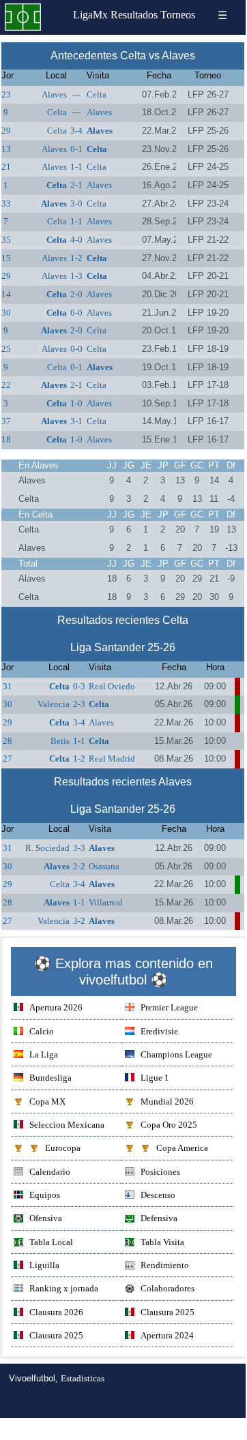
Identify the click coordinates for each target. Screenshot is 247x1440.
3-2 (79, 921)
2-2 (79, 866)
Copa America (182, 1148)
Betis (60, 741)
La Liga (43, 1054)
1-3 (76, 276)
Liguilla (44, 1265)
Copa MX (47, 1101)
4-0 (76, 240)
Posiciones (160, 1172)
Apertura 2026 (56, 1007)
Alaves (54, 94)
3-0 (76, 203)
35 (6, 240)
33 (6, 203)
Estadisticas (82, 1378)
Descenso (158, 1195)
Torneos (177, 14)
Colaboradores (167, 1288)
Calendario (49, 1172)
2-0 (76, 294)
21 (6, 167)
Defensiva (159, 1218)
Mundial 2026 (167, 1101)
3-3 (79, 848)
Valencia (54, 704)
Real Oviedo (112, 686)
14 (6, 294)
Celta (96, 94)
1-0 (76, 403)
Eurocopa (63, 1148)
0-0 (76, 349)
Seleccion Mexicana (66, 1125)
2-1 (76, 185)
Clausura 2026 (56, 1312)
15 (6, 258)
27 (7, 758)
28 (7, 741)
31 (7, 686)
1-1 (76, 167)
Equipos (44, 1195)
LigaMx (90, 14)
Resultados (134, 14)
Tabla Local (51, 1242)
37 (6, 421)
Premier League (169, 1007)
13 (6, 149)
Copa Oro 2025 (169, 1125)
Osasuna (104, 866)
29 (6, 130)
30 (6, 313)
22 (6, 385)
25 (6, 349)
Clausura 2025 (167, 1312)
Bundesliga (50, 1077)
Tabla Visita (162, 1242)
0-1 (76, 149)
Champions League (176, 1054)
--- (76, 94)
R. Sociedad (47, 848)
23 (6, 94)
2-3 (79, 704)
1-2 (76, 258)
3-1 (76, 421)
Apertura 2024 (167, 1335)
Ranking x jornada (63, 1288)
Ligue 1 (155, 1077)
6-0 (76, 313)
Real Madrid (112, 758)
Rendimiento (165, 1265)
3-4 (76, 130)
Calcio (41, 1031)
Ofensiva (45, 1218)
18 (6, 439)
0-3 (79, 686)
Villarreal (106, 902)
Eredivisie (159, 1031)
